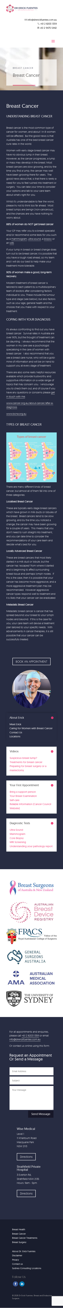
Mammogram (17, 833)
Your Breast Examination (23, 796)
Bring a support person (23, 791)
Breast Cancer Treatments (24, 1237)
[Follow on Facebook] (15, 1283)
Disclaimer (17, 1255)
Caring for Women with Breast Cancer (31, 728)
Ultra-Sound (16, 829)
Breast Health (18, 1229)
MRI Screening (18, 842)
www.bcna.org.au (16, 413)
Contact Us (16, 732)
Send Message (40, 1114)
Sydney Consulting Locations (26, 1268)
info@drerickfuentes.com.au (25, 1039)
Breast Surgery (19, 1242)
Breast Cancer (19, 1233)
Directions (26, 1156)
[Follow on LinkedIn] (22, 1283)
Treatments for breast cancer (26, 762)
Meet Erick (15, 724)
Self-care (14, 800)
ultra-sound (34, 238)
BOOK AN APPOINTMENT (31, 661)
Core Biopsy (17, 838)
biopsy (48, 238)
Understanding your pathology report (31, 846)
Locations (15, 736)
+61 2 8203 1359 (30, 1035)
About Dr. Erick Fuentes (23, 1251)
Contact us (17, 1264)
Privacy (15, 1259)
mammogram (19, 238)
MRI (12, 242)
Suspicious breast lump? (23, 758)
